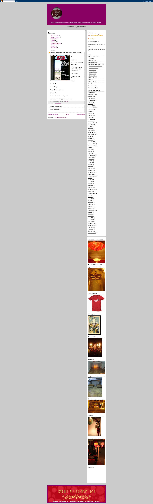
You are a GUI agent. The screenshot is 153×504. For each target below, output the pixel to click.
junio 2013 (90, 162)
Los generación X (93, 72)
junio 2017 (90, 113)
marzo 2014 (90, 153)
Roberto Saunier (93, 77)
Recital (52, 46)
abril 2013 (90, 164)
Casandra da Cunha (93, 62)
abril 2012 (90, 183)
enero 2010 (90, 221)
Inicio (67, 114)
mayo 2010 (90, 216)
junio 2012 (90, 179)
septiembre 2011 (91, 193)
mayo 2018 (90, 102)
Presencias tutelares (56, 43)
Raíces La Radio (93, 76)
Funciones (53, 41)
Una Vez (91, 83)
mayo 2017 (90, 115)
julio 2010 (90, 212)
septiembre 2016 (92, 123)
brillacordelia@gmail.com (93, 41)
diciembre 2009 (91, 223)
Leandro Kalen (92, 70)
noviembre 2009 (91, 225)
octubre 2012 (91, 174)
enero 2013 (90, 168)
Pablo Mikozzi (92, 74)
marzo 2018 (90, 104)
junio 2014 (90, 149)
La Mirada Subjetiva (93, 68)
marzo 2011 (90, 202)
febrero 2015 (91, 142)
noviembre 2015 (91, 132)
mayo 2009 (90, 227)
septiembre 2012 (92, 176)
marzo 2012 (90, 185)
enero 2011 (90, 206)
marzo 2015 (90, 140)
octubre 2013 (91, 157)
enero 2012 (90, 187)
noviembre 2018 (91, 100)
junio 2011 (90, 197)
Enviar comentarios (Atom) (61, 117)
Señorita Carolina (93, 81)
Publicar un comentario (55, 109)
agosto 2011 (90, 195)
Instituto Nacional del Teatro (95, 66)
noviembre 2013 (91, 155)
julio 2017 (90, 111)
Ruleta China (92, 79)
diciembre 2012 (91, 170)
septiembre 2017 (92, 107)
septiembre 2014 (92, 145)
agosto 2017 (91, 109)
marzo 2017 (90, 117)
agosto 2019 (91, 96)
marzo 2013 (90, 166)
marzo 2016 (90, 128)
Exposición (53, 38)
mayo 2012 (90, 181)
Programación (54, 44)
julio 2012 (90, 178)
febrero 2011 (91, 204)
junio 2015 (90, 136)
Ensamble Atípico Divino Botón (96, 64)
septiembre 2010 (92, 210)
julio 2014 (90, 147)
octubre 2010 (91, 208)
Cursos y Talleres (55, 37)
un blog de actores (93, 87)
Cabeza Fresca (92, 60)
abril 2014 (90, 151)
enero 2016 (90, 130)
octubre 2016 (91, 121)
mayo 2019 (90, 98)
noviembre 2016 (91, 119)
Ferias (52, 40)
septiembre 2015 (92, 134)
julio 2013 (90, 160)
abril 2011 (90, 200)
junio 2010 (90, 214)
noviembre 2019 (91, 92)
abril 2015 (90, 138)
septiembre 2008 (92, 233)
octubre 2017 (91, 105)
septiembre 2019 (92, 94)
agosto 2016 (91, 124)
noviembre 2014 (91, 143)
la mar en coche (93, 85)
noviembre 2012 (91, 172)
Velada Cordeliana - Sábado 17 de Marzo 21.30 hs (65, 52)
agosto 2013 (91, 159)
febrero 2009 (91, 231)
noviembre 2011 (91, 189)
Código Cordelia (54, 35)
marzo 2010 (90, 217)
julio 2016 (90, 126)
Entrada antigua (81, 114)
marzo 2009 (90, 229)
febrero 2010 (91, 219)
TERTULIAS (54, 47)
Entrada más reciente (53, 114)
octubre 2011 (91, 191)
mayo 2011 (90, 198)
